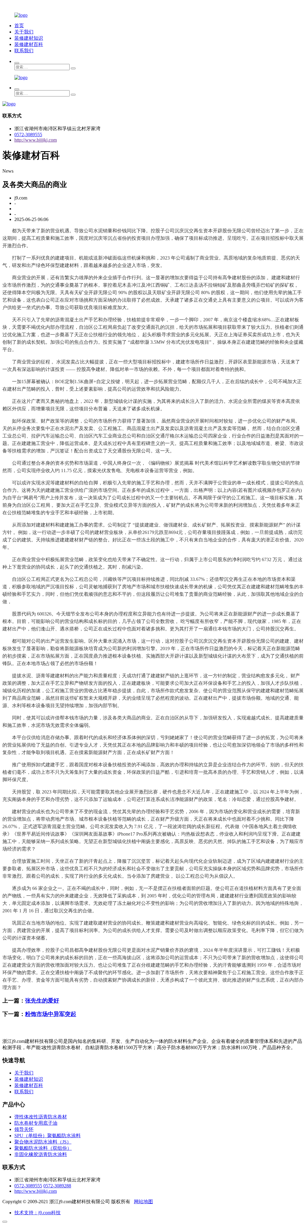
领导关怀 (23, 1129)
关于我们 (23, 31)
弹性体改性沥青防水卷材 (40, 1116)
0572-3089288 (57, 1185)
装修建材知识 (28, 38)
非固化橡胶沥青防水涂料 (40, 1154)
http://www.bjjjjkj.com (35, 139)
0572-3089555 (28, 134)
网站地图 (143, 1201)
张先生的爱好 (42, 1000)
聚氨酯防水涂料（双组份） (43, 1148)
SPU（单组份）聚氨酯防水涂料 (47, 1135)
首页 (19, 25)
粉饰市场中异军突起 (50, 1014)
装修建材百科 (28, 44)
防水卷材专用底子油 (35, 1123)
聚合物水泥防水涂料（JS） (42, 1141)
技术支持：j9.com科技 (37, 1212)
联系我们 (23, 50)
